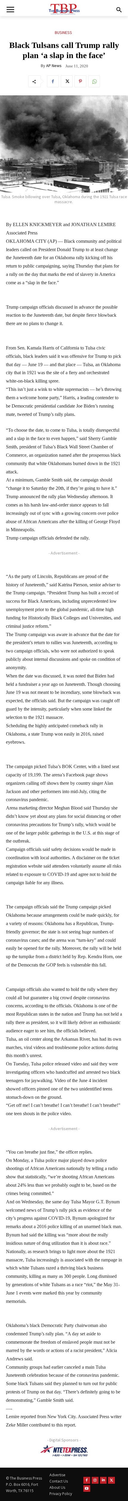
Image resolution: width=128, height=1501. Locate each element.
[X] (67, 81)
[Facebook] (53, 81)
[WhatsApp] (94, 81)
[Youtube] (86, 1488)
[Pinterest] (80, 81)
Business (63, 32)
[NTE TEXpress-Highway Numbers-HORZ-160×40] (64, 1451)
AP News (54, 65)
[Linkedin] (103, 1480)
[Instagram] (95, 1480)
